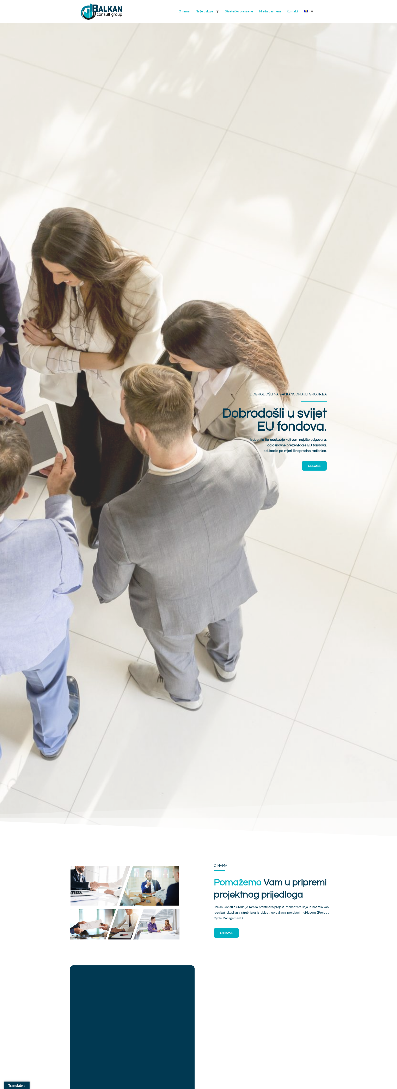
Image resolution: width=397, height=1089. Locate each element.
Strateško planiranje (239, 11)
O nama (184, 11)
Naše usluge (204, 11)
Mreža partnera (270, 11)
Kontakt (292, 11)
